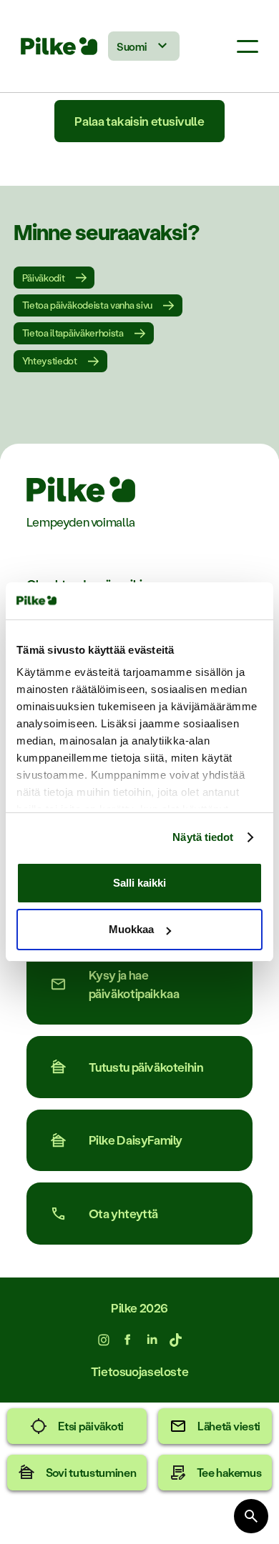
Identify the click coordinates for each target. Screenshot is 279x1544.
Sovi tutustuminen (91, 1472)
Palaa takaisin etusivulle (139, 121)
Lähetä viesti (228, 1425)
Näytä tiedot (202, 837)
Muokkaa (131, 929)
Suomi (131, 46)
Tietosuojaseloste (140, 1371)
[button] (248, 46)
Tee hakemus (229, 1472)
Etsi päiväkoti (91, 1425)
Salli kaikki (139, 883)
